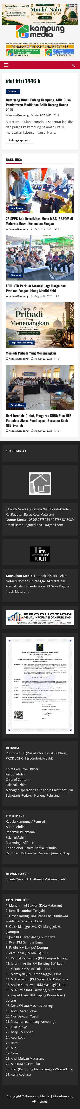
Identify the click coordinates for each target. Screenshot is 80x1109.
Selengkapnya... (21, 141)
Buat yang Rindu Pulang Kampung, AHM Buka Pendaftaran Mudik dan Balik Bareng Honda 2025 (38, 104)
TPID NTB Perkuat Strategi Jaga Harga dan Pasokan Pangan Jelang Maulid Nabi (36, 288)
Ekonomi (16, 275)
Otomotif (13, 91)
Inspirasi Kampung (22, 342)
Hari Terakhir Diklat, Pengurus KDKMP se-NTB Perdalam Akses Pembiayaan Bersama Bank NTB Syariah (38, 420)
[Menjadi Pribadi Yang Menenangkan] (40, 325)
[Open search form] (73, 65)
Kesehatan (17, 208)
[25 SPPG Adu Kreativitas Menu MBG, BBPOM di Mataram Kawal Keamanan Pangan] (40, 190)
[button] (6, 65)
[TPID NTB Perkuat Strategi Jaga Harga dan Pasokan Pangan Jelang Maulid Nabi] (40, 258)
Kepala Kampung (19, 115)
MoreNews (61, 1096)
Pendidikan (17, 405)
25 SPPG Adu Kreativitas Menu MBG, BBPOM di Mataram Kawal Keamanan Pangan (39, 221)
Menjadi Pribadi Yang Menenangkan (31, 352)
